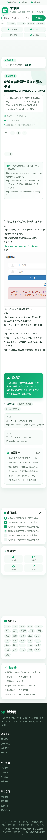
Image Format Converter (15, 686)
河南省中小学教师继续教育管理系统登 (23, 527)
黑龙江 (23, 631)
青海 (30, 650)
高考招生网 (37, 672)
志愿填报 (11, 24)
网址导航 (36, 2)
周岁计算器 (23, 690)
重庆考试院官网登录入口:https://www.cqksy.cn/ (24, 467)
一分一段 (21, 24)
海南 (7, 645)
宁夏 (37, 650)
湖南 (22, 641)
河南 (7, 641)
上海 (31, 631)
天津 (15, 626)
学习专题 (12, 2)
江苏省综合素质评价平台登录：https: (23, 518)
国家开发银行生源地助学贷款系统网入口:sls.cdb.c (24, 462)
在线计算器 (9, 681)
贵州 (30, 645)
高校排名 (24, 2)
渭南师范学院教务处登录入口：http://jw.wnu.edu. (24, 458)
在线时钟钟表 (29, 694)
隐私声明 (5, 801)
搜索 (40, 18)
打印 (9, 154)
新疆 (7, 655)
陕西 (15, 650)
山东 (37, 636)
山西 (30, 626)
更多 (38, 453)
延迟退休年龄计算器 (13, 694)
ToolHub (31, 686)
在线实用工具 (10, 677)
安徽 (15, 636)
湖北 (15, 641)
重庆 (15, 645)
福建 (22, 636)
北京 (7, 626)
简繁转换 (8, 672)
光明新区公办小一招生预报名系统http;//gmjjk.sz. (24, 480)
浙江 (7, 636)
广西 (37, 641)
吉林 (15, 631)
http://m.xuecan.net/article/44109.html (21, 246)
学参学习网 (8, 65)
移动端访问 (5, 810)
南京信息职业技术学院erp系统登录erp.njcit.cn (24, 471)
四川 (22, 645)
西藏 (7, 650)
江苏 (39, 631)
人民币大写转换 (25, 677)
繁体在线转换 (10, 690)
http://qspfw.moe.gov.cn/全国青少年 (22, 522)
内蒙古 (38, 626)
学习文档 (41, 24)
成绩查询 (13, 29)
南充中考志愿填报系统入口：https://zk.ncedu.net (24, 476)
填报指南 (36, 35)
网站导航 (5, 781)
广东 (30, 641)
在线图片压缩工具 (22, 672)
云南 (37, 645)
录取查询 (36, 29)
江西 (30, 636)
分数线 (33, 560)
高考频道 (5, 739)
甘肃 (22, 650)
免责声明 (5, 806)
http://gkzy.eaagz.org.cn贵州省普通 (22, 535)
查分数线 (13, 35)
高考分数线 (5, 744)
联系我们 (5, 797)
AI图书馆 (20, 681)
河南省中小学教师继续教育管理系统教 (23, 540)
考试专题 (18, 65)
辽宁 (7, 631)
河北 (22, 626)
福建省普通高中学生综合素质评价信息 (23, 531)
